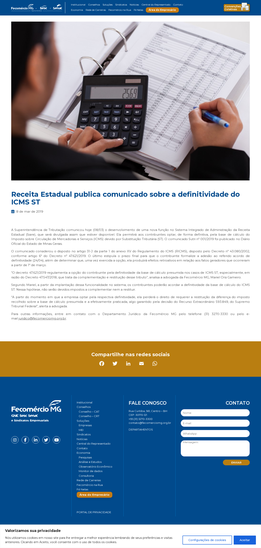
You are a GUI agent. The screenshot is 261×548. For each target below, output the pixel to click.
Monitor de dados (90, 471)
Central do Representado (156, 4)
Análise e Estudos (90, 461)
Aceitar (245, 540)
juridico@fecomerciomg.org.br (42, 318)
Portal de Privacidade (94, 512)
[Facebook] (15, 327)
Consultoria (86, 475)
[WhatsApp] (68, 327)
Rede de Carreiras (96, 9)
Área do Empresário (162, 9)
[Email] (55, 327)
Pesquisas (85, 457)
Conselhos (94, 4)
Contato (178, 4)
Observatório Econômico (95, 466)
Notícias (134, 4)
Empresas (85, 425)
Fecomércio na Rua (119, 9)
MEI (81, 430)
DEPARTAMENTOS (141, 429)
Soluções (108, 4)
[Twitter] (28, 327)
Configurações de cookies (207, 540)
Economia (77, 9)
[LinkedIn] (42, 327)
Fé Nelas (138, 9)
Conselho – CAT (89, 411)
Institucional (78, 4)
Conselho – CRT (89, 416)
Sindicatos (121, 4)
